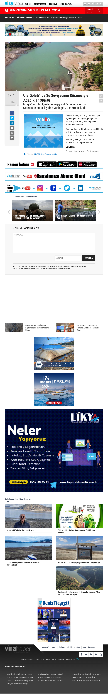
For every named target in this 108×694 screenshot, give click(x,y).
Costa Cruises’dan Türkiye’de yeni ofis (20, 681)
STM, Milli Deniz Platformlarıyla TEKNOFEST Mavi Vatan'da (16, 684)
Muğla (54, 154)
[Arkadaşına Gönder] (12, 128)
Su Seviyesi (47, 154)
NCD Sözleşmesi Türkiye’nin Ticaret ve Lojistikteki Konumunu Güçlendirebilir (19, 677)
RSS (84, 647)
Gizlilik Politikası (73, 647)
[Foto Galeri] (93, 4)
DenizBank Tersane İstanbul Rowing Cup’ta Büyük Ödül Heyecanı (39, 10)
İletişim (62, 647)
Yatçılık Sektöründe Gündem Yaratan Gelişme (18, 674)
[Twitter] (12, 118)
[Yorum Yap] (12, 137)
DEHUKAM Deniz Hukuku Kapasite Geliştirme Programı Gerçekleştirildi (50, 681)
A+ (101, 96)
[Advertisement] (54, 300)
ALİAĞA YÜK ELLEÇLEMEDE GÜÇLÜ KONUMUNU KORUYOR (50, 674)
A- (101, 100)
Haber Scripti (70, 659)
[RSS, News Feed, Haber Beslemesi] (91, 654)
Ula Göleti (38, 154)
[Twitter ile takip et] (86, 654)
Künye (54, 647)
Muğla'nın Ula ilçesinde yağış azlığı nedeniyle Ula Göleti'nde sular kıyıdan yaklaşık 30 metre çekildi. (55, 106)
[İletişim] (97, 4)
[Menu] (85, 4)
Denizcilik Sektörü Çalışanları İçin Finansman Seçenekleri (82, 677)
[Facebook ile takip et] (81, 654)
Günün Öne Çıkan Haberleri (15, 666)
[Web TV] (89, 4)
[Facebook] (12, 113)
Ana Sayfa (45, 647)
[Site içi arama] (101, 4)
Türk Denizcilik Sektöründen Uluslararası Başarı (85, 681)
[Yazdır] (12, 133)
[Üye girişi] (95, 654)
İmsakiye (91, 647)
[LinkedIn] (12, 123)
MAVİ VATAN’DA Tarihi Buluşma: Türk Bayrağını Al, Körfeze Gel (50, 677)
